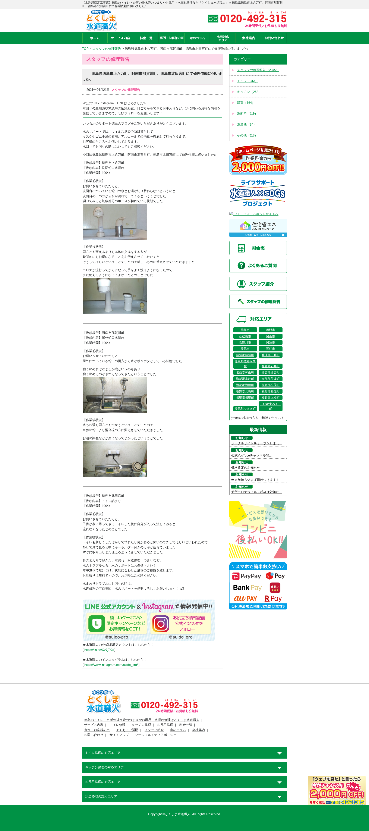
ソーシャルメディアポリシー (156, 735)
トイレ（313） (247, 81)
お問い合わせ (93, 735)
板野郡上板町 (271, 397)
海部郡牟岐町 (245, 378)
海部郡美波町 (271, 378)
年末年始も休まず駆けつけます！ (255, 480)
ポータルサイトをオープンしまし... (256, 443)
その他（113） (247, 135)
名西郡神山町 (245, 372)
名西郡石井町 (271, 366)
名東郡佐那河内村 (245, 364)
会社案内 (198, 730)
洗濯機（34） (246, 124)
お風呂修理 (165, 725)
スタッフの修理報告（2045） (258, 70)
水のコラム (178, 730)
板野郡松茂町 (271, 385)
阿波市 (270, 342)
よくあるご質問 (127, 730)
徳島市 (245, 330)
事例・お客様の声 (97, 730)
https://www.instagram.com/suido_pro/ (111, 665)
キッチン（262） (249, 92)
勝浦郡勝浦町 (245, 355)
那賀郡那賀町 (271, 372)
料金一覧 (185, 725)
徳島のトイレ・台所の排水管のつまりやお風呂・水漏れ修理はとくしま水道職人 (141, 720)
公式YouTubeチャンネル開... (251, 455)
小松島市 (245, 336)
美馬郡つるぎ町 (245, 408)
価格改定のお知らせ (245, 467)
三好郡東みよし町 (270, 406)
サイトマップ (119, 735)
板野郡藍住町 (271, 391)
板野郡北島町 (245, 391)
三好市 (270, 348)
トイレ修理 (118, 725)
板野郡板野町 (245, 397)
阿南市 (270, 336)
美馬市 (245, 348)
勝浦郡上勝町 (271, 355)
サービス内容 (93, 725)
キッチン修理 (141, 725)
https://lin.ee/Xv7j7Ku (99, 650)
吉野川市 (245, 342)
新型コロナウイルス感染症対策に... (256, 492)
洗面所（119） (247, 113)
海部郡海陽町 (245, 385)
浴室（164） (246, 102)
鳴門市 (270, 330)
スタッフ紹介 (154, 730)
